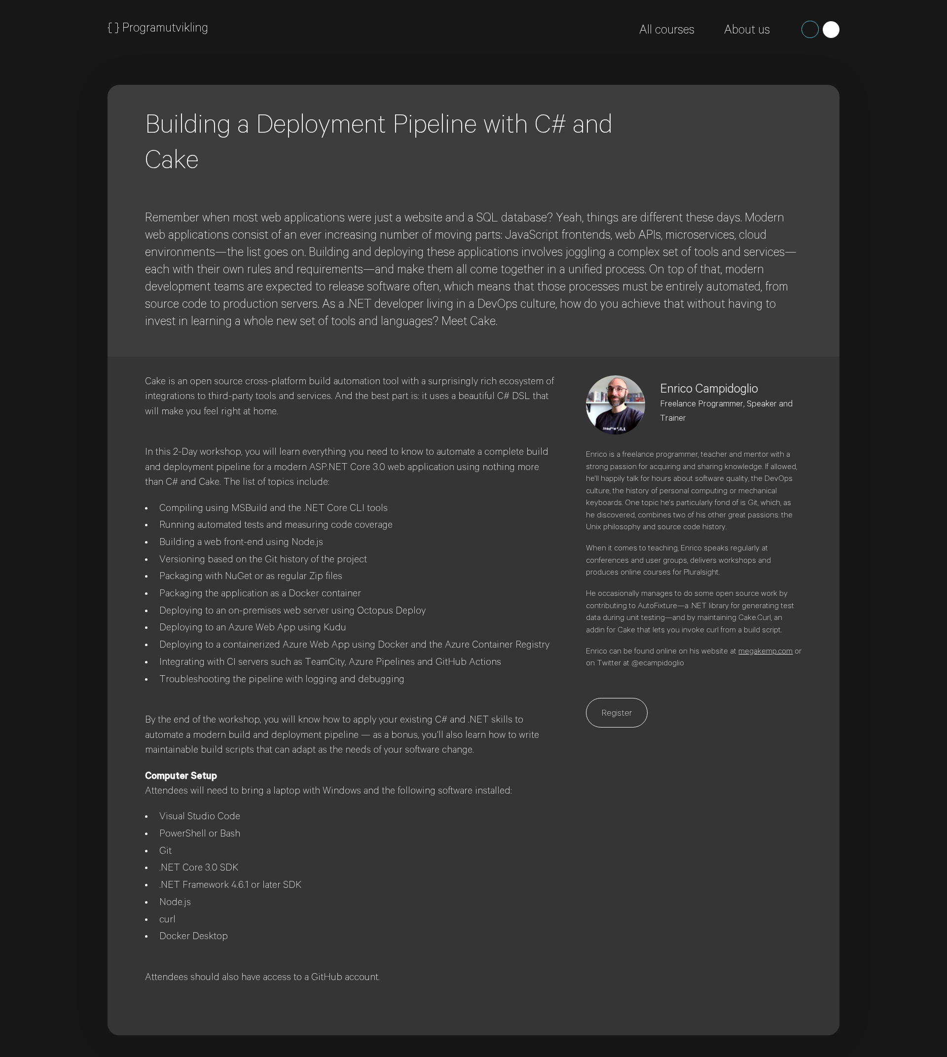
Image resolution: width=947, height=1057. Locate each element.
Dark (810, 29)
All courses (666, 31)
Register (617, 714)
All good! (711, 117)
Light (831, 29)
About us (747, 31)
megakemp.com (765, 652)
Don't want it (776, 117)
